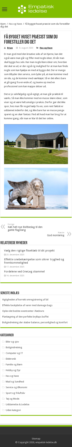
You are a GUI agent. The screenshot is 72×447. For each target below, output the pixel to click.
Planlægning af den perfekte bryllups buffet (25, 316)
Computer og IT (14, 353)
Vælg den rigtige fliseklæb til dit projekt (29, 250)
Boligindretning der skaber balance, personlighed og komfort (35, 322)
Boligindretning (14, 347)
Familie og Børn (14, 364)
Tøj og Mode (12, 398)
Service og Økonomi (16, 387)
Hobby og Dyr (13, 370)
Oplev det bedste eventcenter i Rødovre (23, 311)
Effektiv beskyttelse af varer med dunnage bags (27, 305)
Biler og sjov (12, 341)
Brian (10, 48)
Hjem (3, 23)
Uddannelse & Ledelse (17, 404)
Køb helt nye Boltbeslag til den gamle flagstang (25, 227)
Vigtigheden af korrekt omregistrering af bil (25, 299)
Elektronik (11, 358)
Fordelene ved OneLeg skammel (24, 271)
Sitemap (36, 438)
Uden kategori (13, 410)
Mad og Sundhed (15, 381)
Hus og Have (15, 23)
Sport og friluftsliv (15, 393)
